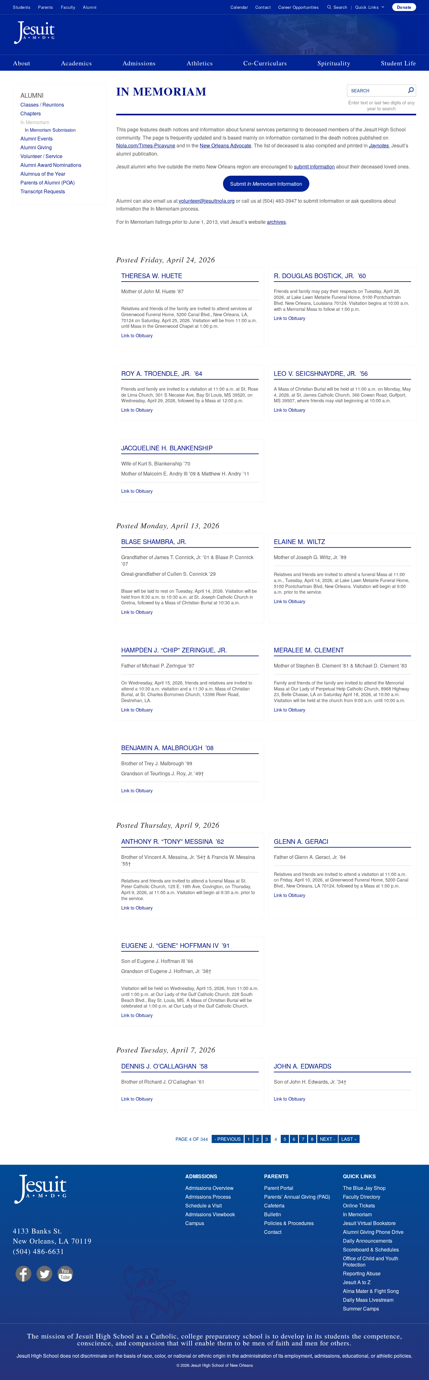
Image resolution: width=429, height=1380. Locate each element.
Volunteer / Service (41, 156)
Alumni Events (36, 138)
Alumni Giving (36, 147)
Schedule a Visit (203, 1205)
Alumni (89, 7)
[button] (369, 7)
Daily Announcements (367, 1240)
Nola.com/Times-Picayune (145, 145)
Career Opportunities (298, 7)
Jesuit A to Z (357, 1282)
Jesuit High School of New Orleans (57, 34)
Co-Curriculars (265, 62)
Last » (349, 1138)
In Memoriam (34, 122)
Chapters (30, 113)
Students (21, 7)
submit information (314, 166)
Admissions (139, 62)
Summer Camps (361, 1308)
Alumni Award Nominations (50, 164)
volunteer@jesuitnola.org (207, 200)
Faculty (68, 7)
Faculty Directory (361, 1196)
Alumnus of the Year (42, 173)
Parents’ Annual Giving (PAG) (297, 1196)
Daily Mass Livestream (368, 1299)
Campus (194, 1223)
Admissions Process (208, 1196)
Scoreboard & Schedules (371, 1249)
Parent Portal (278, 1187)
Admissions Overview (209, 1187)
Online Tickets (359, 1205)
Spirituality (334, 62)
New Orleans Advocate (225, 145)
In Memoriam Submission (50, 129)
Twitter (43, 1274)
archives (276, 221)
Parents (45, 7)
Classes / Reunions (42, 104)
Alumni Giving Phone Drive (373, 1231)
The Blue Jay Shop (364, 1187)
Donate (404, 7)
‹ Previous (228, 1138)
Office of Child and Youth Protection (370, 1261)
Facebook (22, 1274)
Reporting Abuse (362, 1273)
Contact (263, 7)
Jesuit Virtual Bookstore (369, 1223)
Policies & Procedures (289, 1223)
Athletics (200, 62)
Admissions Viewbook (210, 1214)
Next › (327, 1138)
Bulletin (272, 1214)
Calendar (239, 7)
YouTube (64, 1274)
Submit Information (266, 183)
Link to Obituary (137, 335)
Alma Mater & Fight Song (371, 1291)
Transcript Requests (42, 191)
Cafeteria (274, 1205)
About (21, 62)
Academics (76, 62)
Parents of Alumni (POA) (47, 182)
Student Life (398, 62)
